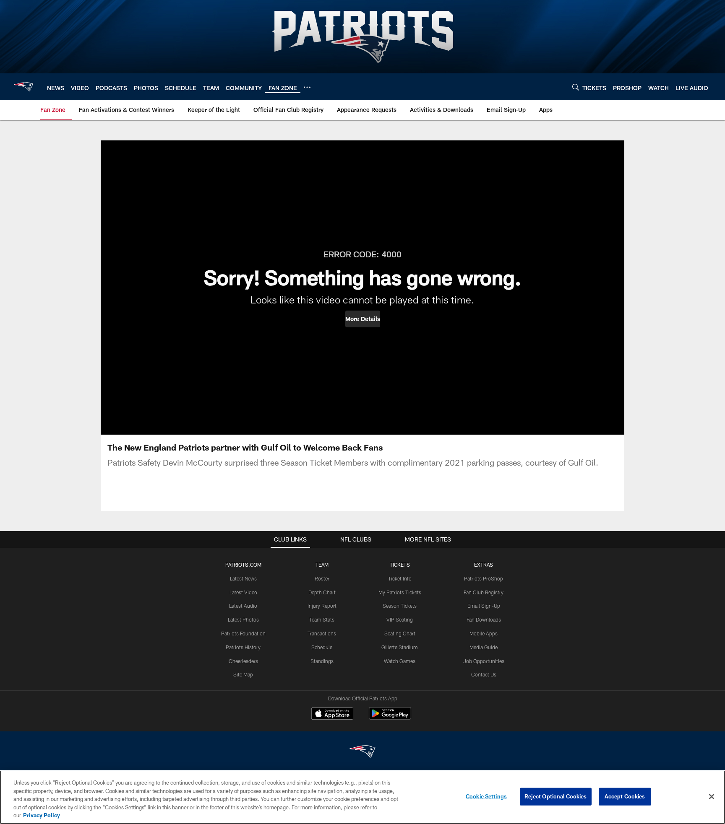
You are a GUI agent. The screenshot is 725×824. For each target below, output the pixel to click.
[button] (362, 319)
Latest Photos (243, 619)
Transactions (322, 633)
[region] (362, 797)
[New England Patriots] (362, 752)
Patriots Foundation (243, 633)
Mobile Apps (483, 633)
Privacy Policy (41, 815)
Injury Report (322, 606)
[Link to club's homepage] (23, 87)
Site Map (243, 674)
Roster (322, 578)
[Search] (575, 87)
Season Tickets (400, 606)
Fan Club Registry (483, 592)
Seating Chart (399, 633)
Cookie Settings (486, 796)
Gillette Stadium (399, 647)
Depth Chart (322, 592)
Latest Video (243, 592)
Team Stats (321, 619)
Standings (322, 661)
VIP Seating (399, 619)
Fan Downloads (484, 619)
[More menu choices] (307, 87)
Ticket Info (400, 578)
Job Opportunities (483, 661)
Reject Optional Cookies (555, 796)
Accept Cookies (625, 796)
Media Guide (483, 647)
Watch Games (399, 661)
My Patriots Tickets (399, 592)
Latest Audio (243, 606)
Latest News (243, 578)
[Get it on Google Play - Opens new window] (390, 717)
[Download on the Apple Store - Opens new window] (332, 714)
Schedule (321, 647)
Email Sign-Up (483, 606)
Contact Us (483, 674)
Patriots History (243, 647)
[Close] (711, 797)
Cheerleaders (243, 661)
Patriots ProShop (483, 578)
